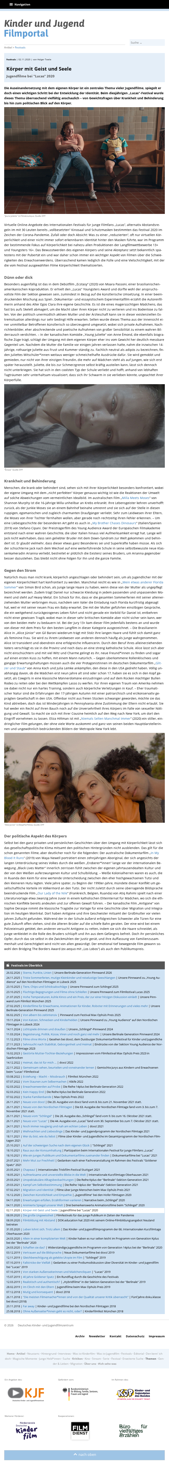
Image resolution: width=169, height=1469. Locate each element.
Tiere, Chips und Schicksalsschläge (45, 987)
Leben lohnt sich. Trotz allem (41, 1229)
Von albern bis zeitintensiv (40, 1015)
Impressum (157, 1336)
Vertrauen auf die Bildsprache (42, 1252)
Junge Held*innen (50, 1358)
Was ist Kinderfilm (84, 1353)
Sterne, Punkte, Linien (37, 973)
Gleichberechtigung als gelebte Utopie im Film (52, 1257)
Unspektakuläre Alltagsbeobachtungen (48, 1180)
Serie (106, 1358)
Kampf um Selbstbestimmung (42, 1185)
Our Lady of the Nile (52, 893)
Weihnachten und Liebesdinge (42, 1131)
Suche (66, 1358)
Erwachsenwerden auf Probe (41, 1087)
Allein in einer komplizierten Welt (44, 1238)
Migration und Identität (38, 1190)
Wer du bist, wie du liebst (39, 1136)
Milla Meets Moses (135, 498)
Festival (116, 1358)
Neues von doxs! (34, 1102)
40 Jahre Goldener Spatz (38, 1277)
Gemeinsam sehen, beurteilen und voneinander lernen (58, 1067)
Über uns (90, 1363)
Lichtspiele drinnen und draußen (44, 1029)
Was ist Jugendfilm (108, 1353)
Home (11, 1353)
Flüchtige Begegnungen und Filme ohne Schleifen (55, 992)
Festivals (20, 47)
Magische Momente (25, 1358)
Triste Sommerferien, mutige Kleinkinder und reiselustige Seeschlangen (69, 978)
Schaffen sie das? (34, 1247)
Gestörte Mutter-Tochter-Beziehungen (48, 1053)
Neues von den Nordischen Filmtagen (47, 1107)
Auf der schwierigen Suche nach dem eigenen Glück (56, 1145)
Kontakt (115, 1336)
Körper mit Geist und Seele (40, 1210)
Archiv (79, 1336)
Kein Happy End (33, 1092)
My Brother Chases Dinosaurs (114, 523)
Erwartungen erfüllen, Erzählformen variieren (52, 1200)
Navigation (20, 4)
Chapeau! (29, 1170)
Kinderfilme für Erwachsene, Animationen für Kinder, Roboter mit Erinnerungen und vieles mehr (85, 1006)
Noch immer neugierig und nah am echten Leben (55, 1126)
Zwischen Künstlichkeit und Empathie (47, 1195)
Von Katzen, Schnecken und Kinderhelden (50, 1020)
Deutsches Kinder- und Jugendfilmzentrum (45, 1325)
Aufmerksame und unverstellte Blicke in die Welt (54, 1175)
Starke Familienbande (37, 1097)
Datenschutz (135, 1336)
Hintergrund (48, 1353)
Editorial (139, 1353)
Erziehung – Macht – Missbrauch (44, 1076)
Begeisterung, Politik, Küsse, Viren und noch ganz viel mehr (61, 1034)
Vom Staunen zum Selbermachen (44, 1082)
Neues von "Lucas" (35, 1121)
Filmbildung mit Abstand (39, 1220)
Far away (29, 1306)
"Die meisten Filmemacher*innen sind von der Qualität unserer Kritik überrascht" (76, 1297)
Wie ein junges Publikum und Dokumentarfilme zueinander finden (66, 1155)
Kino (87, 1358)
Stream (96, 1358)
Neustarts (33, 1353)
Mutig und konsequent (38, 1292)
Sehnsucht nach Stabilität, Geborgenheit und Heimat (57, 1044)
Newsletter (97, 1336)
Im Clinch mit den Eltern (38, 1287)
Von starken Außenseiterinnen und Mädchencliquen (57, 1272)
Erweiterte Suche (133, 1358)
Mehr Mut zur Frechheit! (39, 1160)
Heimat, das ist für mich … (40, 1062)
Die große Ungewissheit (38, 1215)
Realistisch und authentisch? (41, 1282)
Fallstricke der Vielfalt (36, 1263)
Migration (76, 1363)
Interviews (64, 1353)
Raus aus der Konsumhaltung (42, 1150)
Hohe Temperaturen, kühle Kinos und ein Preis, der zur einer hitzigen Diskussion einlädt (80, 997)
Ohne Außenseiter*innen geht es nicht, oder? (52, 1311)
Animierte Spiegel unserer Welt (43, 1205)
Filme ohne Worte (34, 1039)
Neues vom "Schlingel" (37, 1116)
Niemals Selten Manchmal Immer (105, 718)
